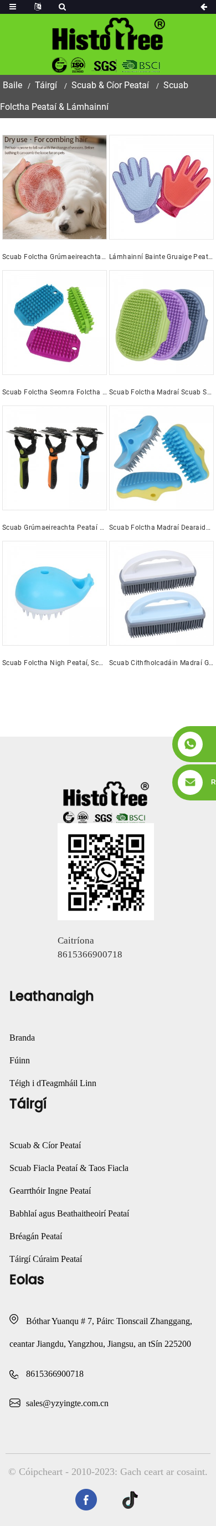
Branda (22, 1037)
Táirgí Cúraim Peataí (45, 1259)
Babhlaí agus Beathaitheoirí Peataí (69, 1213)
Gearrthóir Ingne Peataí (50, 1190)
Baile (12, 85)
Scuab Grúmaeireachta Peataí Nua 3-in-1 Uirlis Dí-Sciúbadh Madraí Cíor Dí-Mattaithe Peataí (54, 527)
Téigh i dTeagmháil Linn (52, 1083)
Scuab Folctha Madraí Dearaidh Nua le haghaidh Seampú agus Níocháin (161, 527)
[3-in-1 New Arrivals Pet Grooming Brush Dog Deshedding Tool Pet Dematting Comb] (54, 458)
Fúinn (19, 1060)
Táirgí (46, 85)
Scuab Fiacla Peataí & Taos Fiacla (68, 1168)
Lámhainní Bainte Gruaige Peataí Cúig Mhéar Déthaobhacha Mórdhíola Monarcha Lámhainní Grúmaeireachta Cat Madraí (161, 257)
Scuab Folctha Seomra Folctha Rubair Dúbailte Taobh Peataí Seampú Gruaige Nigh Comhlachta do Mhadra (54, 392)
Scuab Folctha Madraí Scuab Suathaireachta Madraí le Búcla (161, 392)
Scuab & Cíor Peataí (110, 85)
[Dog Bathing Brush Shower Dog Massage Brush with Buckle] (161, 322)
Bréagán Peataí (35, 1236)
